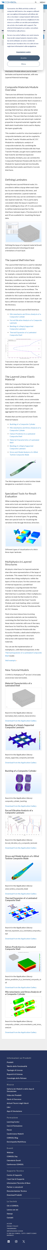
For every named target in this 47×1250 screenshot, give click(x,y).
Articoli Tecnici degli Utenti (18, 1103)
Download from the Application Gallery (21, 721)
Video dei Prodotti (14, 1095)
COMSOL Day (12, 1156)
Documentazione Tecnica (17, 1191)
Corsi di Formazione (14, 1126)
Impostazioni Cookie (15, 1231)
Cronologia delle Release (17, 1078)
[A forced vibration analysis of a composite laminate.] (23, 825)
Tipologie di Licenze (15, 1070)
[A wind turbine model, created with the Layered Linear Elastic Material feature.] (23, 468)
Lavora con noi (12, 1209)
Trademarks (11, 1228)
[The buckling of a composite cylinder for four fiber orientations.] (23, 783)
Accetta (23, 58)
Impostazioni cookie (23, 52)
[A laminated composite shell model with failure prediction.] (23, 962)
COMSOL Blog (12, 1138)
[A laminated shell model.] (23, 698)
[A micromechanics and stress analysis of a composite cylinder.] (23, 1006)
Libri (8, 1107)
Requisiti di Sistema (15, 1074)
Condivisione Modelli (15, 1134)
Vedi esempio (10, 660)
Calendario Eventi (14, 1160)
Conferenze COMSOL (15, 1164)
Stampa (10, 1213)
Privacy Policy (12, 1226)
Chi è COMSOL (12, 1206)
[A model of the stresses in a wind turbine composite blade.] (23, 871)
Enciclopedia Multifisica (16, 1142)
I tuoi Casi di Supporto (15, 1179)
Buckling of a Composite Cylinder (22, 424)
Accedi (9, 1223)
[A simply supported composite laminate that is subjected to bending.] (23, 740)
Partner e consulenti (15, 1187)
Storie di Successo (14, 1099)
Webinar (10, 1152)
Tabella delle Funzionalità (17, 1066)
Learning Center (13, 1122)
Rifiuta (23, 64)
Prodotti (10, 1062)
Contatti (10, 1217)
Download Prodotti (14, 1195)
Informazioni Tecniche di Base (18, 1183)
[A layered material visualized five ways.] (23, 536)
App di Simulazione (14, 1111)
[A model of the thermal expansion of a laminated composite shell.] (23, 913)
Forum (9, 1130)
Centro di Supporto (14, 1175)
